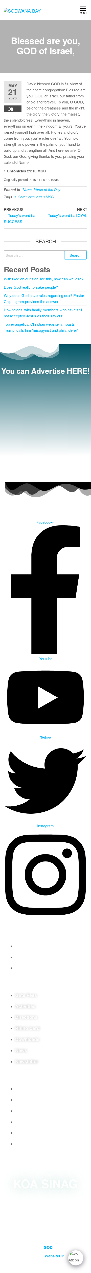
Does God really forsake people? (31, 287)
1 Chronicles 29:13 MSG (34, 196)
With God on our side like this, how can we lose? (43, 278)
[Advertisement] (45, 427)
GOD (48, 1247)
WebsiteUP (54, 1256)
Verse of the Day (47, 189)
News (27, 189)
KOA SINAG (45, 1183)
